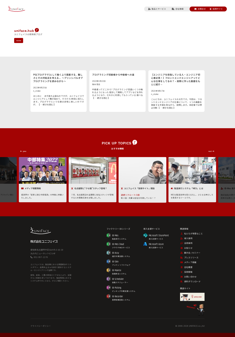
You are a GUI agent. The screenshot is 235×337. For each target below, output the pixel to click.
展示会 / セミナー (192, 252)
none (18, 40)
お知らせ (188, 247)
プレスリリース (191, 257)
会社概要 (188, 267)
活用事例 (188, 243)
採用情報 (188, 271)
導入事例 (188, 238)
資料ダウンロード (192, 281)
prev (24, 151)
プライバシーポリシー (40, 325)
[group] (43, 180)
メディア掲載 (190, 262)
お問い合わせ (190, 276)
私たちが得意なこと (193, 233)
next (210, 151)
